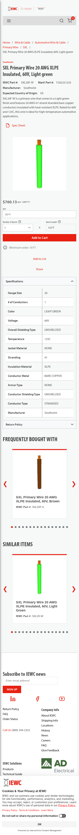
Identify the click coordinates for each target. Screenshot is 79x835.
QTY (4, 209)
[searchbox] (18, 227)
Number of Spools (14, 222)
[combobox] (18, 227)
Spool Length (55, 222)
